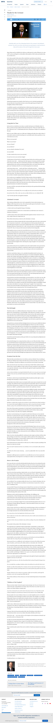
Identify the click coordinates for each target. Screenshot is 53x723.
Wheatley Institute (17, 711)
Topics (27, 4)
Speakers (22, 4)
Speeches (9, 1)
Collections (33, 4)
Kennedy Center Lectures (19, 710)
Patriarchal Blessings (30, 675)
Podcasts (39, 4)
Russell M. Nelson (10, 14)
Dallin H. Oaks (11, 685)
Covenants (17, 675)
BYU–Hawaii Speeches (18, 701)
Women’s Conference (18, 708)
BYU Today (31, 704)
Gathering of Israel (22, 675)
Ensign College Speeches (19, 706)
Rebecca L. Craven (31, 686)
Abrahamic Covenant (11, 675)
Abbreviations (4, 707)
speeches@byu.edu (5, 705)
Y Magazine (31, 706)
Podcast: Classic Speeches (38, 675)
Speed (41, 19)
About (3, 709)
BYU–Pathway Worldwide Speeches (20, 704)
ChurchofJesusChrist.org (33, 701)
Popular (16, 4)
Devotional (9, 10)
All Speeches (9, 4)
